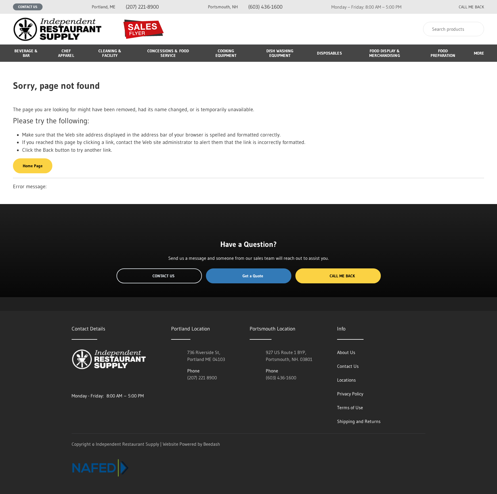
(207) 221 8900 (202, 377)
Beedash (211, 444)
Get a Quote (252, 275)
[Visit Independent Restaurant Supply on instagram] (74, 382)
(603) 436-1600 (245, 7)
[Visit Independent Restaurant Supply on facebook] (86, 382)
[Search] (476, 29)
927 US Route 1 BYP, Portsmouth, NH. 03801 (289, 355)
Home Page (33, 165)
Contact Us (27, 7)
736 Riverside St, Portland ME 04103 (206, 355)
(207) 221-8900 (125, 7)
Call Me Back (342, 275)
